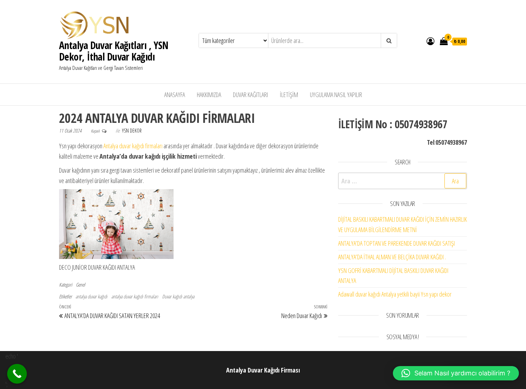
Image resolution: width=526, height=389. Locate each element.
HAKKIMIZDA (209, 94)
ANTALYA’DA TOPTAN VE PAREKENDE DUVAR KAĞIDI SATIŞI (396, 243)
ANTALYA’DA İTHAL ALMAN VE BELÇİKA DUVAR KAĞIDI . (392, 257)
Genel (80, 284)
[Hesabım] (430, 40)
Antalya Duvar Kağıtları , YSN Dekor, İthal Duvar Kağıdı (114, 50)
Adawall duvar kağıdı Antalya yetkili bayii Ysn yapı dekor (395, 294)
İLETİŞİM (289, 94)
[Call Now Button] (17, 374)
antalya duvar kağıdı (91, 296)
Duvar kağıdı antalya (178, 296)
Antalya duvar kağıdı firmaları (132, 145)
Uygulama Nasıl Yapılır (336, 94)
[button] (456, 373)
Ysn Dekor (132, 130)
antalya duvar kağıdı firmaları (134, 296)
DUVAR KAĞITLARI (250, 94)
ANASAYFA (174, 94)
